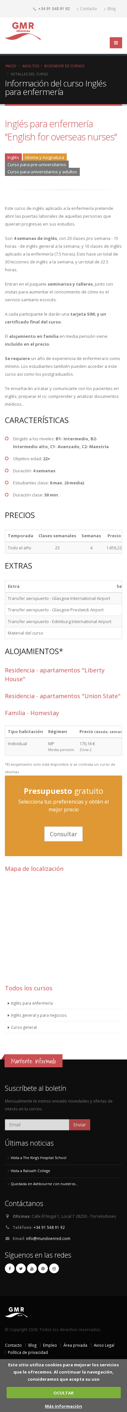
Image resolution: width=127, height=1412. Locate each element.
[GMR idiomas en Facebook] (10, 1268)
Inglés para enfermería (32, 1003)
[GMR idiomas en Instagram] (54, 1268)
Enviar (79, 1125)
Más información (63, 1406)
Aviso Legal (104, 1345)
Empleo (50, 1345)
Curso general (24, 1027)
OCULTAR (63, 1393)
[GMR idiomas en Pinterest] (43, 1268)
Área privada (75, 1345)
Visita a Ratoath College (30, 1171)
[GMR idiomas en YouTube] (32, 1268)
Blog (111, 8)
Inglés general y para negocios (39, 1015)
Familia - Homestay (32, 713)
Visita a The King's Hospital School (38, 1157)
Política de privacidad (28, 1352)
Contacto (88, 8)
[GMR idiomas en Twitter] (21, 1268)
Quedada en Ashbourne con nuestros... (44, 1184)
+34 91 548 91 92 (49, 1227)
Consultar (63, 834)
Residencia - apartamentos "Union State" (62, 696)
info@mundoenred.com (48, 1238)
